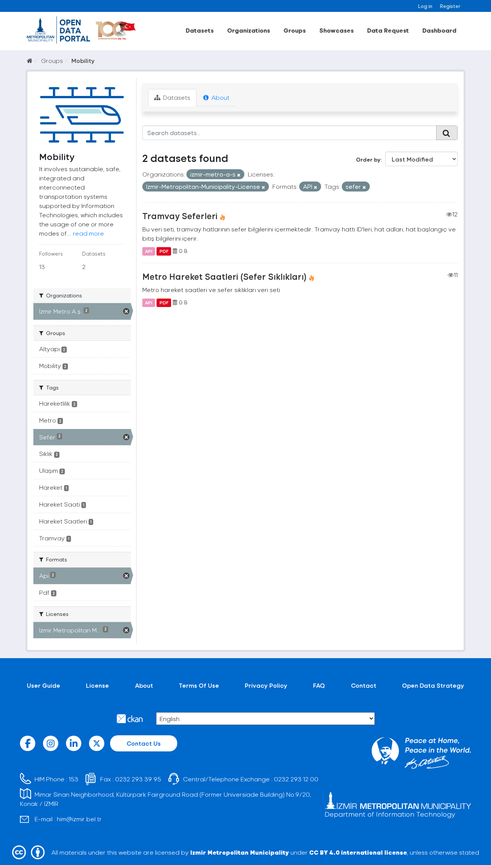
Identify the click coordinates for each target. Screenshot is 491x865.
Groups (294, 30)
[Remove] (239, 175)
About (219, 97)
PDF (164, 251)
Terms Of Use (199, 685)
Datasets (200, 30)
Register (450, 6)
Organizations (248, 30)
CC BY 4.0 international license (358, 852)
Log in (425, 6)
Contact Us (144, 743)
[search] (447, 132)
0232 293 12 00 (296, 779)
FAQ (319, 685)
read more (88, 233)
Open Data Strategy (433, 685)
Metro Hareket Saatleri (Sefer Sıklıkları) (224, 276)
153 (73, 779)
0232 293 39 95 (138, 779)
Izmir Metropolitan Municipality (239, 852)
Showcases (336, 30)
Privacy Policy (266, 685)
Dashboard (439, 30)
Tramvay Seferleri (179, 215)
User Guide (43, 685)
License (97, 685)
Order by (368, 159)
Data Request (388, 30)
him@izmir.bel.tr (79, 819)
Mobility (83, 60)
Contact (363, 685)
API (148, 251)
